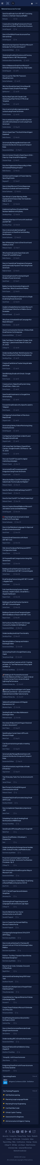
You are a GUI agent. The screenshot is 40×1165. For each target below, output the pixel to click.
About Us (5, 1136)
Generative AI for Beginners (15, 1117)
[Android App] (26, 1131)
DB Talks (14, 1145)
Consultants (25, 1139)
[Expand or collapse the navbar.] (2, 3)
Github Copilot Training (13, 1112)
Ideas (31, 1139)
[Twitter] (10, 1131)
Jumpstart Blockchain (25, 1148)
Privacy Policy (22, 1136)
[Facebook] (6, 1131)
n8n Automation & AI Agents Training (18, 1121)
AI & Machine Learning (13, 1095)
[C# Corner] (8, 3)
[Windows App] (22, 1131)
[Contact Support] (34, 1131)
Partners (9, 1139)
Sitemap (28, 1142)
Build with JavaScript (20, 1151)
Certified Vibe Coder (12, 1108)
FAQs (14, 1142)
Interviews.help (13, 1148)
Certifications (21, 1142)
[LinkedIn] (13, 1131)
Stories (35, 1142)
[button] (36, 3)
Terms (29, 1136)
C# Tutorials (16, 1139)
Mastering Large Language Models (17, 1099)
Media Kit (34, 1136)
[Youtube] (18, 1131)
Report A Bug (7, 1142)
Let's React (21, 1145)
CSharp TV (8, 1145)
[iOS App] (30, 1131)
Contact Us (13, 1136)
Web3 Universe (30, 1145)
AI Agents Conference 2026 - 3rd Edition (21, 1081)
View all (34, 1076)
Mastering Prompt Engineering (16, 1104)
